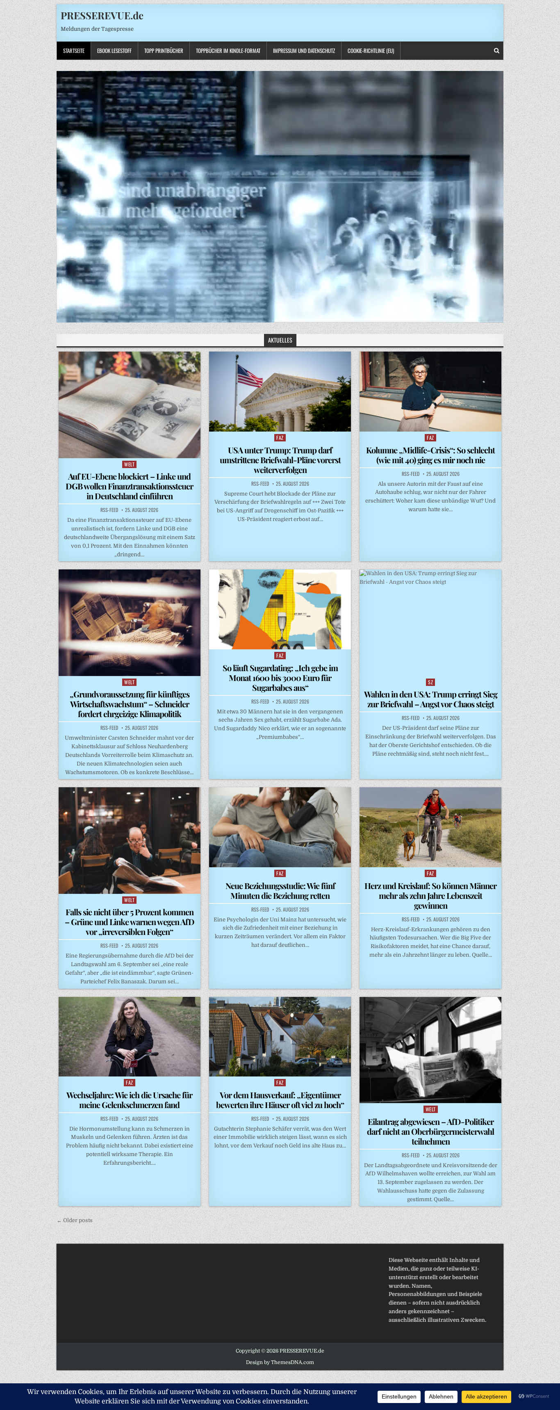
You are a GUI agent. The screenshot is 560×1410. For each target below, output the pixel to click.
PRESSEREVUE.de (102, 15)
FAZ (280, 437)
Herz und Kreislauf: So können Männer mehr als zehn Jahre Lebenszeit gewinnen (430, 895)
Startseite (73, 50)
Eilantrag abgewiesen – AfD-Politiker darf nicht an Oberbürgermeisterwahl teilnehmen (430, 1131)
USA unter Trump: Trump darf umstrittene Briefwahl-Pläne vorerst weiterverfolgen (280, 459)
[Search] (496, 50)
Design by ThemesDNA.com (280, 1362)
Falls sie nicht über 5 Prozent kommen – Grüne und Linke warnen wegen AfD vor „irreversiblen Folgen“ (129, 921)
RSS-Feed (109, 509)
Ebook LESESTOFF (114, 50)
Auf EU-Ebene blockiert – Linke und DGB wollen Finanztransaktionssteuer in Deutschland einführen (129, 486)
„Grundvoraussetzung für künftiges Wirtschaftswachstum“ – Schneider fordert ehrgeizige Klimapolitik (129, 703)
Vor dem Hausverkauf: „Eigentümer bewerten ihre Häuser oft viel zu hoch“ (280, 1099)
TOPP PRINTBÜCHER (163, 50)
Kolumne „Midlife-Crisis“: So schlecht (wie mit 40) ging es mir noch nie (430, 454)
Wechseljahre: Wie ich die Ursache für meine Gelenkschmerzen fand (129, 1099)
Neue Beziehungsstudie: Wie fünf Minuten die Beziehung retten (280, 890)
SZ (430, 682)
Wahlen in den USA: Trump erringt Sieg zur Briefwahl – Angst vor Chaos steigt (430, 698)
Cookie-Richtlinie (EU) (371, 50)
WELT (129, 464)
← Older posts (75, 1220)
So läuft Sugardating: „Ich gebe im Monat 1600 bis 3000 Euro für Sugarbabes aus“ (280, 677)
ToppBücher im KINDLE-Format (228, 50)
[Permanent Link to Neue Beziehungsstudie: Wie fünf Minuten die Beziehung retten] (280, 827)
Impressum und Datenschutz (304, 50)
